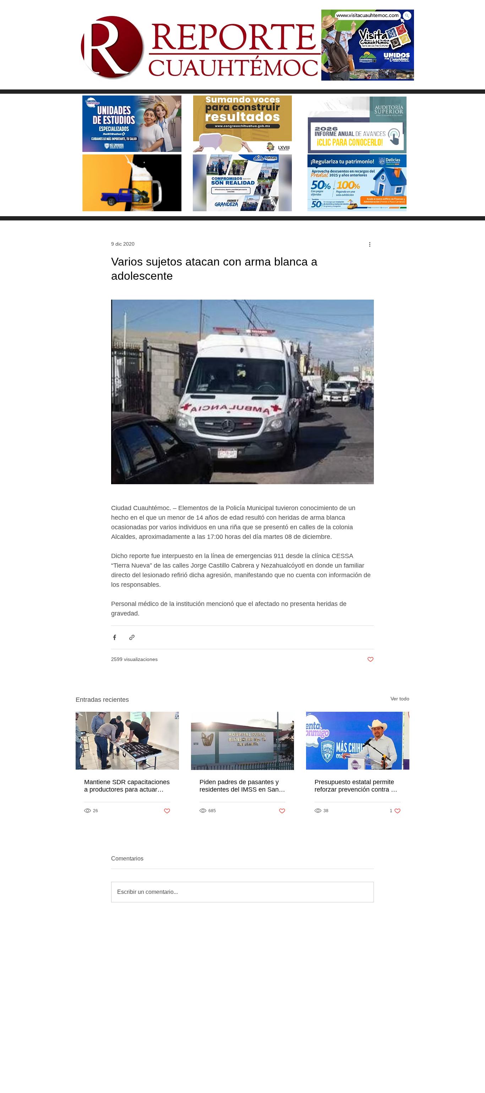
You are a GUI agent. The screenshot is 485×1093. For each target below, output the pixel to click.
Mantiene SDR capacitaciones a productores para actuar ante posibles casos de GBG (127, 785)
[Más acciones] (369, 244)
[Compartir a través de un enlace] (132, 637)
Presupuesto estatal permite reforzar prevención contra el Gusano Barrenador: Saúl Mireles (355, 785)
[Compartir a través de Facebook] (114, 637)
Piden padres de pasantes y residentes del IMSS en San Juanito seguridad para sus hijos (239, 785)
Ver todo (400, 698)
